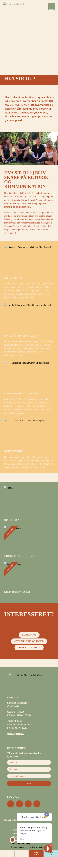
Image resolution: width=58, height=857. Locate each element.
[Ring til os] (7, 853)
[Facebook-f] (19, 803)
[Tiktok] (36, 803)
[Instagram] (10, 803)
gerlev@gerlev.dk (15, 733)
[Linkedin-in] (28, 803)
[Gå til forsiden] (17, 6)
